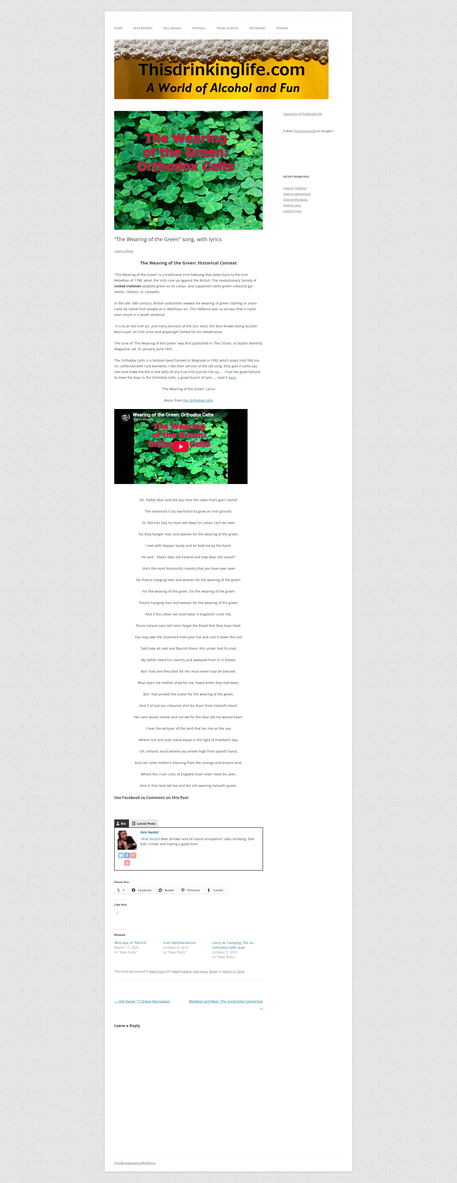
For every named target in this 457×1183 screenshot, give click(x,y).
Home (118, 28)
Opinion (282, 28)
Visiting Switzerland (297, 194)
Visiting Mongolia (295, 199)
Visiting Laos (292, 205)
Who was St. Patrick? (130, 942)
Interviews (257, 28)
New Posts (156, 971)
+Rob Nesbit (150, 839)
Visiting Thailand (294, 188)
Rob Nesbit (149, 832)
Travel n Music (227, 28)
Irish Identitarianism (179, 942)
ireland (186, 971)
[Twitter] (121, 856)
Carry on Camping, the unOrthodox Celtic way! (233, 945)
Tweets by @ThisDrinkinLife (302, 114)
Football (199, 28)
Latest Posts (146, 823)
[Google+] (133, 856)
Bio (123, 823)
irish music (200, 971)
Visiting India (292, 211)
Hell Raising (172, 28)
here (232, 377)
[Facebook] (127, 856)
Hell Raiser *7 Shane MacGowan (142, 1001)
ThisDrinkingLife (304, 131)
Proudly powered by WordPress (135, 1163)
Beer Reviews (143, 28)
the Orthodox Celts (198, 400)
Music (213, 971)
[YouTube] (127, 863)
